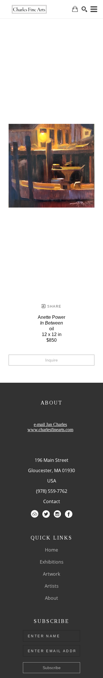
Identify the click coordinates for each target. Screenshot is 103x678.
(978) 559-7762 (51, 491)
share (53, 306)
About (51, 598)
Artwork (51, 574)
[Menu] (93, 9)
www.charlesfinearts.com (50, 429)
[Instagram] (57, 514)
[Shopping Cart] (75, 9)
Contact (51, 501)
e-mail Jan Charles (50, 424)
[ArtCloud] (34, 514)
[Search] (84, 9)
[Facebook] (68, 514)
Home (51, 550)
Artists (52, 586)
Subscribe (52, 667)
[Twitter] (46, 514)
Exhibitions (52, 562)
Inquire (51, 360)
